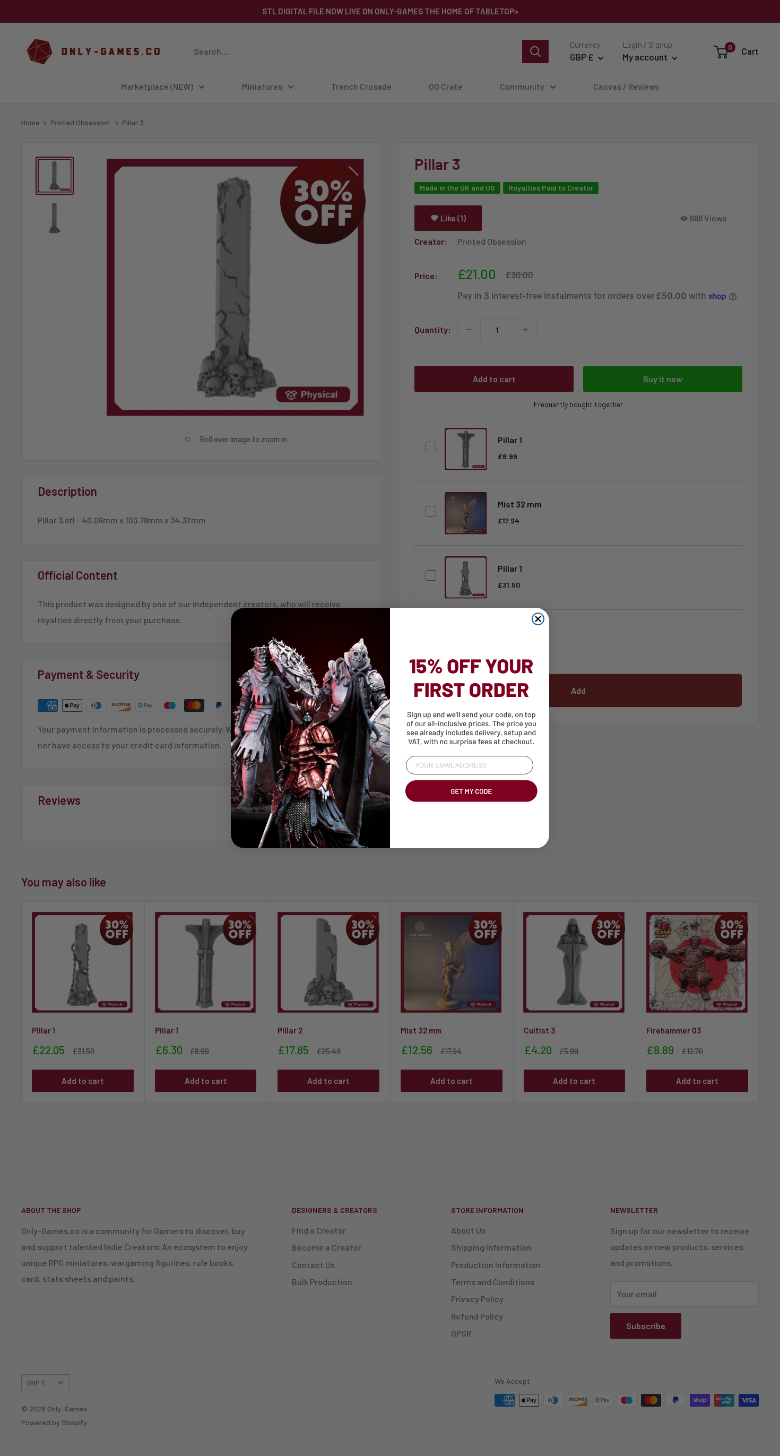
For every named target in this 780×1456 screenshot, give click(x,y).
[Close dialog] (538, 619)
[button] (469, 803)
